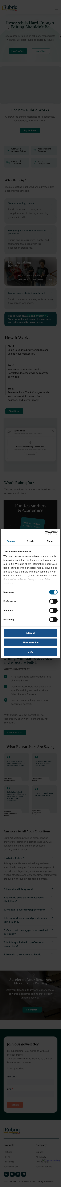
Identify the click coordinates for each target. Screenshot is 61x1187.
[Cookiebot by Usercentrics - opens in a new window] (45, 533)
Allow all (30, 632)
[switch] (53, 601)
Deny (30, 651)
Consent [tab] (11, 541)
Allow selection (30, 642)
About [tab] (50, 541)
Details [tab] (30, 541)
